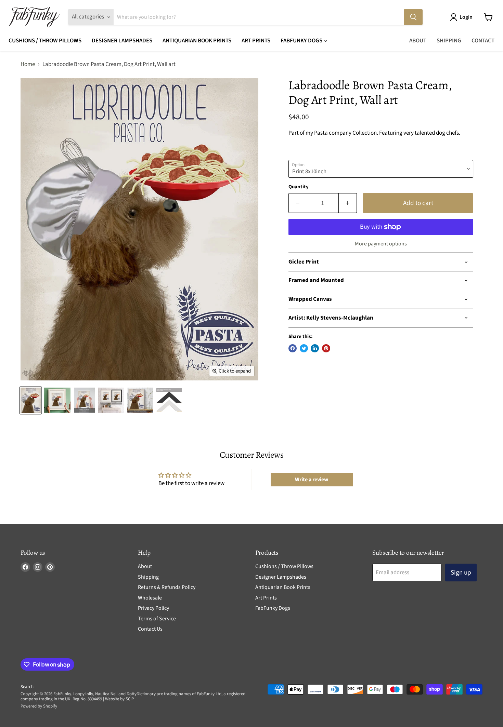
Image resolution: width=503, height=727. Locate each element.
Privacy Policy (153, 608)
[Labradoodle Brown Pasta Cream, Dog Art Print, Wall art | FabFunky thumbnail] (30, 400)
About (417, 41)
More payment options (381, 244)
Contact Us (150, 629)
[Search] (413, 17)
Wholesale (150, 598)
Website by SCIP (119, 699)
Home (28, 64)
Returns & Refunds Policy (166, 587)
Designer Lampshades (122, 41)
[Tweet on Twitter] (304, 348)
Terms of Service (157, 618)
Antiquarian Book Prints (197, 41)
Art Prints (256, 41)
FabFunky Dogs (302, 41)
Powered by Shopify (39, 706)
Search (27, 687)
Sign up (461, 572)
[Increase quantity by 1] (348, 203)
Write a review (311, 479)
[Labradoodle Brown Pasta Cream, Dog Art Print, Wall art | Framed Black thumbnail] (111, 400)
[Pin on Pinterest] (326, 348)
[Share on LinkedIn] (315, 348)
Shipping (449, 41)
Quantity (298, 187)
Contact (483, 41)
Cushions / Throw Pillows (45, 41)
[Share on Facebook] (292, 348)
